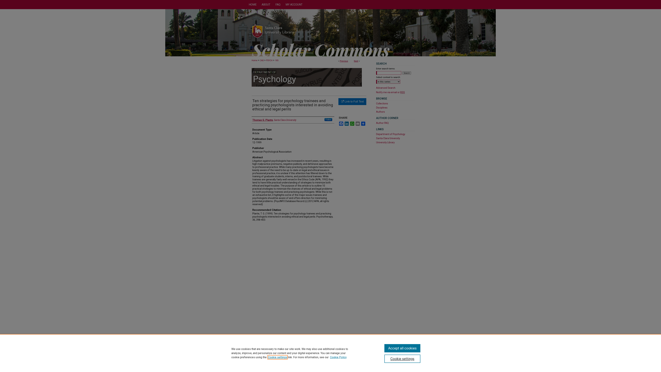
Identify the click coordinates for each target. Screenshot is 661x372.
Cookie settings (277, 357)
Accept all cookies (402, 348)
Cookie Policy (338, 357)
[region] (330, 353)
